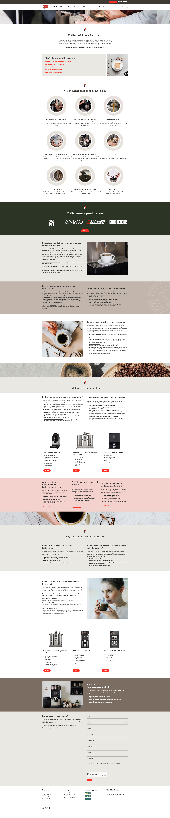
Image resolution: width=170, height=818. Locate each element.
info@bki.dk (60, 725)
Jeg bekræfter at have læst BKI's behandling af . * (104, 763)
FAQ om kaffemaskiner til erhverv (53, 69)
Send (89, 780)
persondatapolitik (115, 763)
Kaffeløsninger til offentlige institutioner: (52, 270)
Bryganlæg (47, 415)
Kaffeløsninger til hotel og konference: (51, 266)
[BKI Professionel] (45, 7)
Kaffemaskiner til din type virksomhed (54, 64)
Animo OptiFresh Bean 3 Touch (49, 598)
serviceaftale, (53, 305)
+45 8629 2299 (47, 798)
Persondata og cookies (70, 794)
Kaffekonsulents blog (70, 797)
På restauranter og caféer (95, 347)
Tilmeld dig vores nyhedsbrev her (113, 792)
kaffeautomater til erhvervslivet (75, 43)
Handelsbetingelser (69, 792)
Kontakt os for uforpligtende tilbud (53, 72)
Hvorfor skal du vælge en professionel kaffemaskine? (58, 61)
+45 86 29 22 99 (53, 725)
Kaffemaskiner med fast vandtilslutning (53, 419)
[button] (55, 7)
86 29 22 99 (113, 1)
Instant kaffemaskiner (49, 412)
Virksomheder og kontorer (95, 334)
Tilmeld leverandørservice (71, 796)
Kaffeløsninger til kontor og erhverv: (51, 262)
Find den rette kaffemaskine (52, 67)
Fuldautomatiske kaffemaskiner (52, 404)
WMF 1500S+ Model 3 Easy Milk (50, 608)
